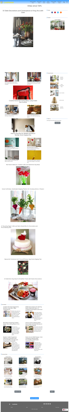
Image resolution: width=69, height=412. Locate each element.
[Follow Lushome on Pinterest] (55, 12)
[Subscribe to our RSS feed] (61, 12)
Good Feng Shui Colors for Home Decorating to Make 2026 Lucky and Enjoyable (11, 83)
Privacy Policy (57, 407)
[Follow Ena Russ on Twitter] (58, 12)
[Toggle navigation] (66, 2)
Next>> (52, 391)
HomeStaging (48, 2)
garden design (38, 378)
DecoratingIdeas (39, 2)
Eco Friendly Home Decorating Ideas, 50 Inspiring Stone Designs (38, 376)
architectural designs (23, 367)
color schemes (61, 92)
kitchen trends (38, 356)
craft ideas (38, 367)
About (27, 407)
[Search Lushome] (63, 2)
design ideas (61, 100)
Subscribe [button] (57, 122)
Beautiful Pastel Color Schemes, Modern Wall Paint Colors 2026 (22, 365)
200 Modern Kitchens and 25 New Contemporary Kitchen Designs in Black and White (37, 365)
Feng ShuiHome (59, 2)
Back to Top (17, 391)
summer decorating (8, 367)
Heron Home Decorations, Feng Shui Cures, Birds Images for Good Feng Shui (33, 161)
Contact (12, 407)
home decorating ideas (62, 85)
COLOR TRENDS (57, 19)
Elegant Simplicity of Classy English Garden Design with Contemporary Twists (22, 387)
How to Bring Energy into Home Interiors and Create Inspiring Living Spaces (33, 116)
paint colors (23, 356)
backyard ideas (23, 378)
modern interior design (61, 78)
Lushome (9, 2)
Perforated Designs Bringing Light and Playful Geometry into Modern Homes (8, 387)
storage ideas (8, 356)
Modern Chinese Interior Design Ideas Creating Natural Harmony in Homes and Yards (34, 83)
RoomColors (44, 2)
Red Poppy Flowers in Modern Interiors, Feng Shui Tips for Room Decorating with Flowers (33, 148)
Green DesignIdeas (53, 2)
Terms (42, 407)
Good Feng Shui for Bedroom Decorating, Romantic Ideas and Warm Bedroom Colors (12, 148)
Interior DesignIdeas (33, 2)
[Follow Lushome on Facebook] (52, 12)
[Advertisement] (34, 61)
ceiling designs (8, 378)
